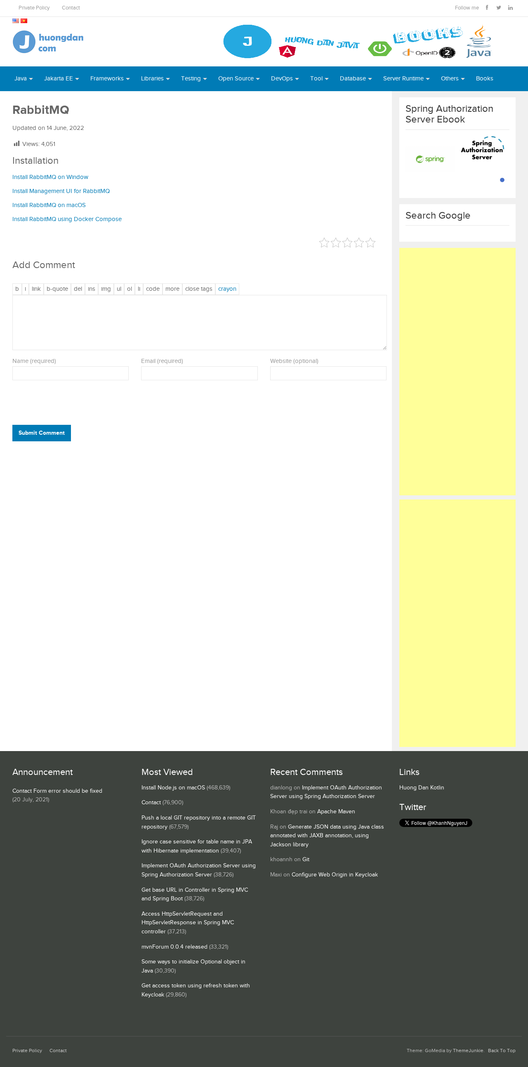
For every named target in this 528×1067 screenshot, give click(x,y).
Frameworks (107, 78)
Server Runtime (403, 78)
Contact (71, 8)
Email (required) (162, 361)
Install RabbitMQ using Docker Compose (67, 219)
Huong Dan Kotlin (421, 787)
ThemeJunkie (468, 1051)
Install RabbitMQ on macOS (49, 205)
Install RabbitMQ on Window (50, 177)
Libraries (152, 78)
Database (353, 78)
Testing (191, 78)
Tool (316, 78)
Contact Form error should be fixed (57, 791)
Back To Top (502, 1051)
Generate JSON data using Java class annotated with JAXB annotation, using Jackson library (327, 836)
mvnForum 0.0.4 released (174, 947)
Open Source (236, 78)
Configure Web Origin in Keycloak (335, 875)
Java (20, 78)
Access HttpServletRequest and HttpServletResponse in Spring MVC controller (187, 923)
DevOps (282, 78)
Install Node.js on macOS (173, 787)
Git (305, 859)
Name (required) (34, 361)
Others (450, 78)
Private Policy (34, 8)
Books (484, 78)
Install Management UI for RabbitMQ (61, 191)
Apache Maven (336, 811)
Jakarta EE (58, 78)
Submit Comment (42, 432)
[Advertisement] (457, 371)
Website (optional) (294, 361)
